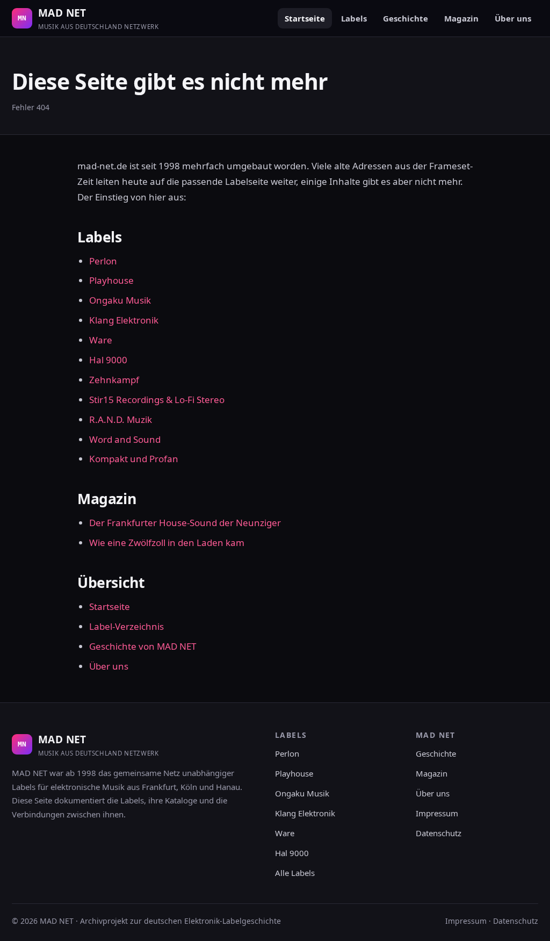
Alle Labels (295, 872)
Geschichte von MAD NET (142, 646)
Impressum (437, 813)
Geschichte (405, 18)
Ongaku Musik (120, 300)
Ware (100, 340)
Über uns (513, 18)
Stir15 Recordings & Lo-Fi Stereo (157, 399)
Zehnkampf (114, 379)
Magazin (461, 18)
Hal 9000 (108, 360)
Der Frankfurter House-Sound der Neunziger (185, 522)
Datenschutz (438, 833)
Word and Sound (125, 439)
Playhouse (111, 280)
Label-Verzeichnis (126, 626)
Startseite (305, 18)
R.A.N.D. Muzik (120, 419)
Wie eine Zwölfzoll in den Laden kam (166, 542)
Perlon (103, 261)
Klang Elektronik (123, 320)
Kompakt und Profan (133, 458)
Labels (354, 18)
